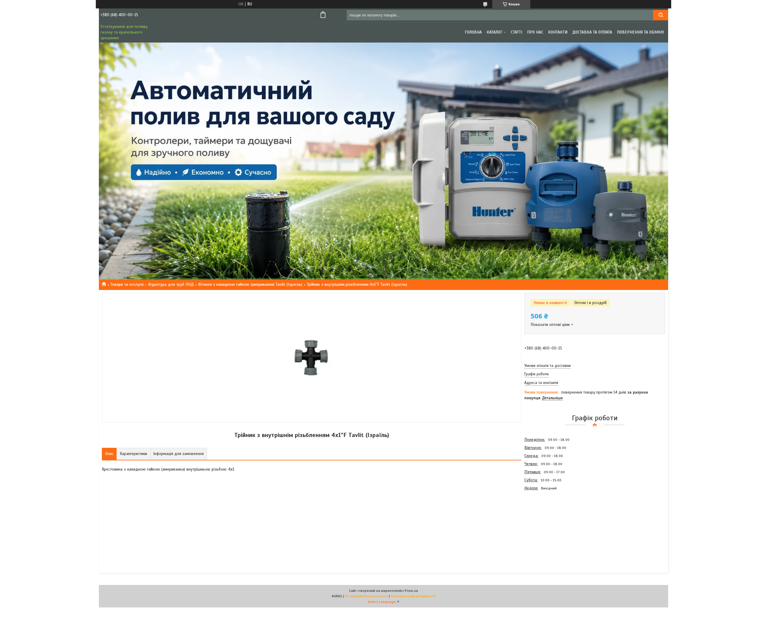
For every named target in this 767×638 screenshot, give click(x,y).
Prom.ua (411, 591)
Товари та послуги (127, 284)
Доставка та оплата (592, 32)
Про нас (535, 32)
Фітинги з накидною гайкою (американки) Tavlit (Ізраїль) (250, 284)
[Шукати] (660, 15)
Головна (473, 32)
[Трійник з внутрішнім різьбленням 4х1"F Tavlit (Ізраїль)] (546, 524)
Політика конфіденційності (413, 596)
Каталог (494, 32)
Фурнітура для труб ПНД (171, 284)
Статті (516, 32)
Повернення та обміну (640, 32)
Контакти (557, 32)
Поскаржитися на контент (366, 596)
